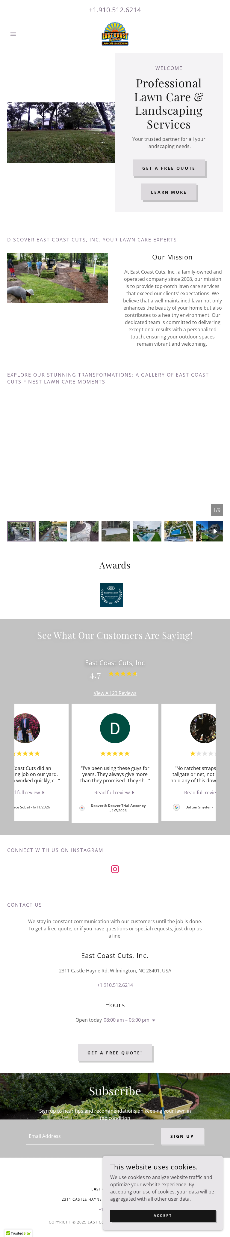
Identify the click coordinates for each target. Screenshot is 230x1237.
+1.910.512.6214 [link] (115, 9)
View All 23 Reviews (115, 693)
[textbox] (90, 1136)
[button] (23, 34)
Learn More (169, 192)
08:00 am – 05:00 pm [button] (126, 1020)
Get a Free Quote (169, 168)
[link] (115, 34)
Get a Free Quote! (115, 1053)
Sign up (182, 1136)
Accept (163, 1215)
